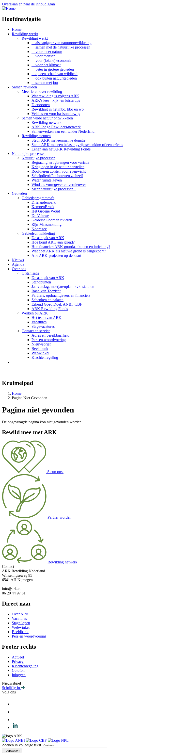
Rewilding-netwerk (47, 122)
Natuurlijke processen (29, 153)
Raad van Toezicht (46, 291)
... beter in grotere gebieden (53, 69)
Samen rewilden (24, 87)
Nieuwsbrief (41, 344)
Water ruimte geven (47, 180)
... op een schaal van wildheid (55, 74)
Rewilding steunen (36, 136)
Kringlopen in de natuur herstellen (58, 167)
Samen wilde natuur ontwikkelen (47, 118)
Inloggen (19, 675)
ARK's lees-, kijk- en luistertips (56, 100)
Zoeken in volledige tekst (21, 745)
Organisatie (30, 273)
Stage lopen (21, 623)
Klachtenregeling (45, 357)
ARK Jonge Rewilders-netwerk (56, 127)
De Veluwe (40, 215)
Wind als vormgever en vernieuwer (59, 184)
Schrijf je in (11, 688)
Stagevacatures (43, 326)
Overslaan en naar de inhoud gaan (28, 4)
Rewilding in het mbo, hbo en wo (58, 109)
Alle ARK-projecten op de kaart (56, 255)
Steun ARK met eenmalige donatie (58, 140)
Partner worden (59, 517)
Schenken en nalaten (47, 300)
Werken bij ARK (35, 313)
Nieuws (18, 260)
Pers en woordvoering (49, 340)
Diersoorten (41, 105)
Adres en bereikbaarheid (50, 335)
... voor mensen (43, 56)
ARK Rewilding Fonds (50, 309)
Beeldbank (40, 348)
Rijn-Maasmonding (47, 224)
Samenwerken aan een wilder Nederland (63, 131)
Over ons (19, 269)
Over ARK (20, 614)
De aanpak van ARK (48, 238)
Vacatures (39, 322)
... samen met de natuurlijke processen (61, 47)
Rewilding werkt (25, 34)
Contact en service (36, 331)
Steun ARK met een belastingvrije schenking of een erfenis (77, 145)
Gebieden (19, 193)
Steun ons (55, 472)
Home (16, 29)
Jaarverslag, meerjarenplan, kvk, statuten (63, 286)
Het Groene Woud (46, 211)
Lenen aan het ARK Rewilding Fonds (61, 149)
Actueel (18, 657)
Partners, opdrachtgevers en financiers (61, 295)
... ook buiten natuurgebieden (54, 78)
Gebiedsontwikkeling (38, 233)
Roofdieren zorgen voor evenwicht (59, 171)
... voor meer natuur (47, 51)
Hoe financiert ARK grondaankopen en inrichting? (71, 247)
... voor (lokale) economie (51, 60)
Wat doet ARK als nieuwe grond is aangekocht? (69, 251)
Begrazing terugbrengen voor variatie (60, 162)
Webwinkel (40, 353)
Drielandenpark (44, 202)
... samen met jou (45, 83)
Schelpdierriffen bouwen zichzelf (57, 176)
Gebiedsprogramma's (38, 198)
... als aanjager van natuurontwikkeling (62, 43)
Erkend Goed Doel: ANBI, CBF (57, 304)
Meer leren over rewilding (42, 91)
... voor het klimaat (46, 65)
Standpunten (41, 282)
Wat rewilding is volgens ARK (55, 96)
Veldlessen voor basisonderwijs (56, 114)
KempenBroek (43, 207)
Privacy (18, 661)
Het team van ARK (47, 317)
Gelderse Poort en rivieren (52, 220)
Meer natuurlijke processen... (54, 189)
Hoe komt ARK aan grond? (53, 242)
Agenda (18, 264)
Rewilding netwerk (62, 562)
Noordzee (39, 229)
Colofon (18, 670)
